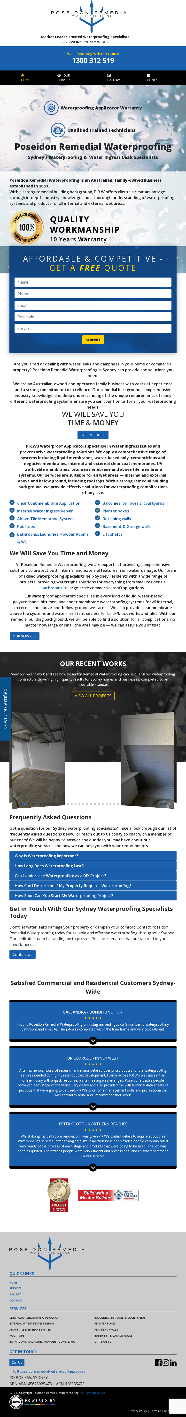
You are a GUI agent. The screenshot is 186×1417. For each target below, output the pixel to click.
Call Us (17, 1362)
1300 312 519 (93, 60)
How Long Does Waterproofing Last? (49, 865)
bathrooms (51, 587)
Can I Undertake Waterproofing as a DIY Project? (60, 875)
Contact (154, 80)
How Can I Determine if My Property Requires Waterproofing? (73, 885)
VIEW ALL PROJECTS (93, 695)
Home (25, 80)
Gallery (113, 80)
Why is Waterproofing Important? (46, 856)
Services (15, 1288)
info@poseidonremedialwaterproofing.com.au (47, 1371)
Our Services (64, 77)
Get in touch (93, 435)
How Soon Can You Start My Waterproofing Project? (64, 895)
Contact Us (22, 954)
